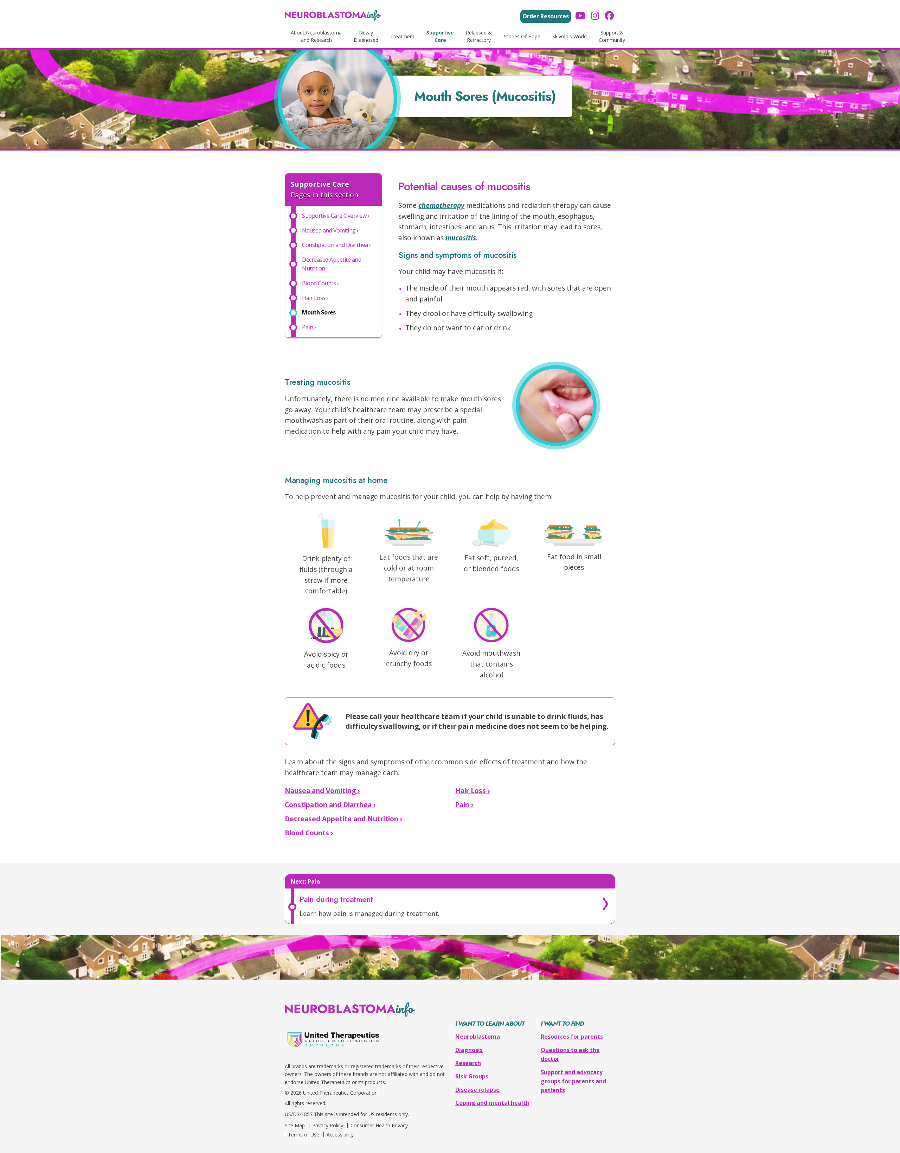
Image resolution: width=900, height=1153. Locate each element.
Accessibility (340, 1134)
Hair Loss (315, 298)
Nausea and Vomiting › (322, 790)
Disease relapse (477, 1090)
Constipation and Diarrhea (336, 245)
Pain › (464, 804)
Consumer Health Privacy (379, 1125)
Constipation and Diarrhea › (330, 804)
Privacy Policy (327, 1125)
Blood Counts (320, 283)
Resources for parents (572, 1036)
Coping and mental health (492, 1103)
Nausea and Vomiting (330, 230)
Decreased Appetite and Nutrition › (344, 818)
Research (468, 1063)
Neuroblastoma (477, 1036)
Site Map (295, 1125)
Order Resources (545, 16)
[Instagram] (595, 16)
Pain (309, 327)
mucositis (460, 237)
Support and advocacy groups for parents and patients (573, 1081)
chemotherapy (441, 205)
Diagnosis (469, 1050)
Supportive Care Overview (335, 215)
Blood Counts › (309, 832)
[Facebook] (609, 16)
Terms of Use (303, 1134)
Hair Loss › (472, 790)
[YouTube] (580, 16)
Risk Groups (471, 1076)
